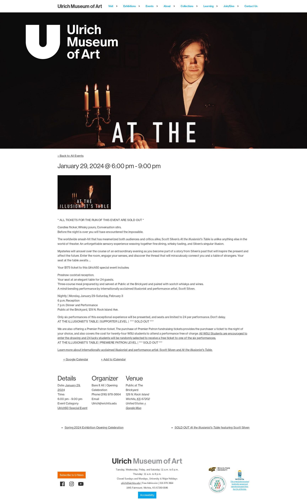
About (167, 6)
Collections (187, 6)
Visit (110, 6)
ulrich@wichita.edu (130, 483)
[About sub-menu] (174, 6)
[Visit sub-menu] (117, 6)
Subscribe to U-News (72, 475)
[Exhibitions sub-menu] (139, 6)
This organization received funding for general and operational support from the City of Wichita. (239, 485)
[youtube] (80, 484)
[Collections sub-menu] (197, 6)
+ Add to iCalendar (113, 359)
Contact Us (250, 6)
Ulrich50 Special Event (72, 408)
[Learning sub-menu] (217, 6)
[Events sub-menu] (157, 6)
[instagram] (71, 484)
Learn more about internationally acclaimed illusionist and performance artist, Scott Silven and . (135, 350)
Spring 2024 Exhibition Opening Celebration (94, 427)
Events (149, 6)
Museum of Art (80, 6)
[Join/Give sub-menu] (238, 6)
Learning (208, 6)
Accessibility (147, 495)
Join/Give (228, 6)
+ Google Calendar (75, 359)
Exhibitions (129, 6)
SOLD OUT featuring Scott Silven (212, 427)
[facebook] (62, 484)
